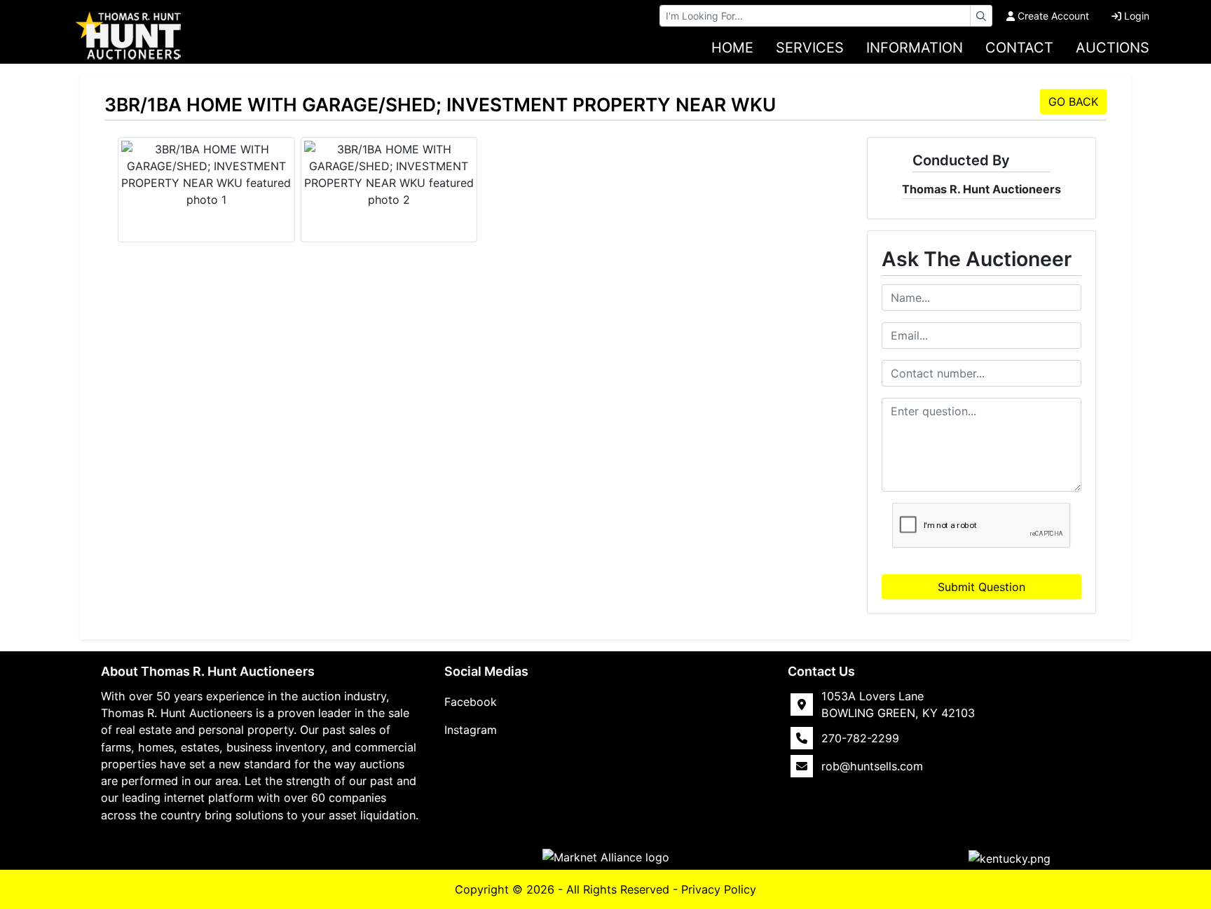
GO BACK (1073, 102)
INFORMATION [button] (914, 47)
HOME (732, 47)
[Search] (981, 16)
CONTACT (1019, 47)
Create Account (1053, 16)
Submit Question (981, 587)
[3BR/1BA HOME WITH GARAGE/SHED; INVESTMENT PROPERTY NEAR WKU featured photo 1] (206, 174)
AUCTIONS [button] (1112, 47)
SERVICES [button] (810, 47)
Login (1136, 16)
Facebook (470, 702)
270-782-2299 (860, 738)
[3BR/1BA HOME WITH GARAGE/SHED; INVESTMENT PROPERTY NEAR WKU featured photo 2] (389, 174)
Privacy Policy (718, 889)
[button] (1009, 858)
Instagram (470, 730)
